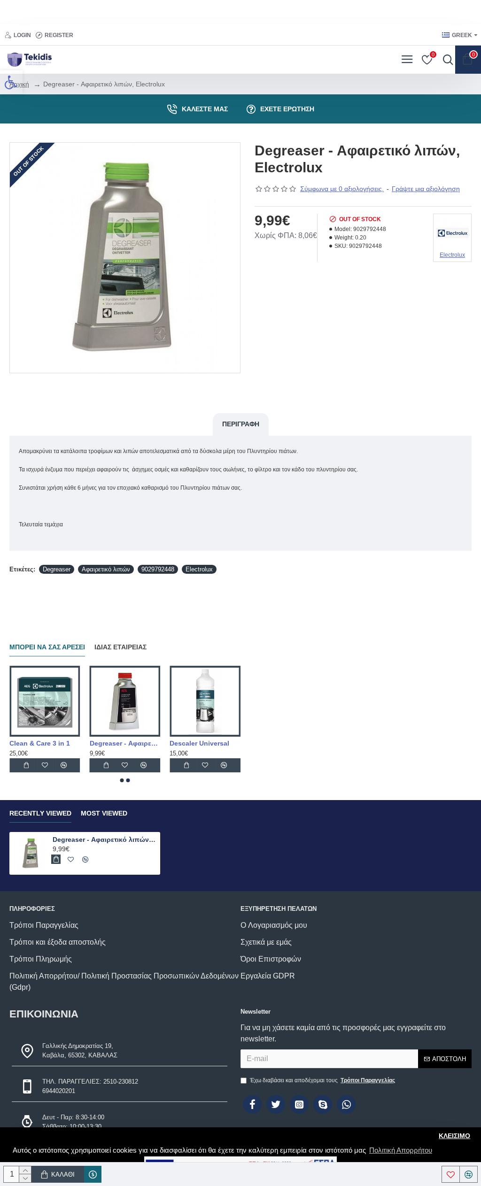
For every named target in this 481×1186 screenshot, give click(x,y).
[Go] (445, 60)
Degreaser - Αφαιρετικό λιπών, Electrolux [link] (105, 839)
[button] (122, 780)
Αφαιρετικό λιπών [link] (106, 569)
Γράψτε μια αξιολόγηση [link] (426, 189)
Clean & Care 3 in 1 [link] (104, 743)
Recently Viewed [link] (40, 813)
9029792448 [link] (157, 569)
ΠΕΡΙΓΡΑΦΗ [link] (240, 424)
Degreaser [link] (56, 569)
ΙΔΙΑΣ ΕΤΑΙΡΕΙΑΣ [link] (120, 647)
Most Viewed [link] (104, 813)
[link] (11, 82)
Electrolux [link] (199, 569)
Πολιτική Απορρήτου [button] (400, 1150)
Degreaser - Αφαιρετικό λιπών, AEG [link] (189, 743)
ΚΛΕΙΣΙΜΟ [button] (454, 1136)
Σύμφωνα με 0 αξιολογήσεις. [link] (342, 189)
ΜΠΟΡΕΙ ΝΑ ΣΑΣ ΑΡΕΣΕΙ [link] (47, 647)
